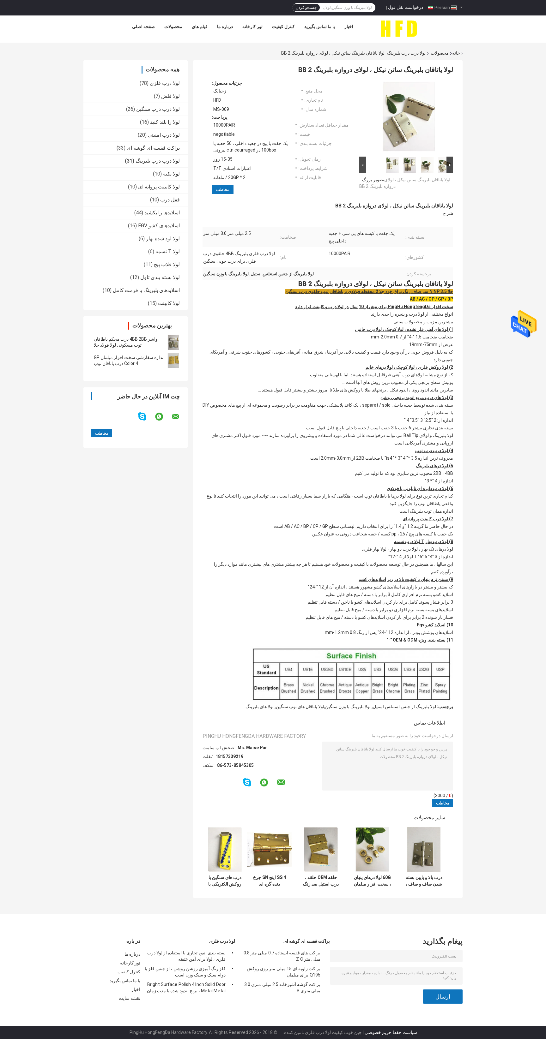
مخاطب (222, 189)
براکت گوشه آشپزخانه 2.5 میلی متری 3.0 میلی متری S (282, 987)
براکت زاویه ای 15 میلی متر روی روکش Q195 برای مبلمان (283, 971)
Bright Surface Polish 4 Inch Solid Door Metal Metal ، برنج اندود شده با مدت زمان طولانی (186, 988)
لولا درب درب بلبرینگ (406, 53)
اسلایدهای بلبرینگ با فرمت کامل (146, 290)
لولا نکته (171, 174)
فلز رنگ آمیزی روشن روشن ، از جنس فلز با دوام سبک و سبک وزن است (185, 971)
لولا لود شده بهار (163, 239)
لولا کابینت (169, 303)
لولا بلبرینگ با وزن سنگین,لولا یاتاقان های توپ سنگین (323, 706)
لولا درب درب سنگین (158, 109)
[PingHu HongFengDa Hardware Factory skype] (146, 416)
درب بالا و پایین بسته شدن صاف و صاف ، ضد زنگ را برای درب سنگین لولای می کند (424, 881)
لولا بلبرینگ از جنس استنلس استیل (404, 706)
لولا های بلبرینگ (260, 706)
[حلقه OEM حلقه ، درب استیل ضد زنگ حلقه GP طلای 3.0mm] (321, 849)
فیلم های (200, 26)
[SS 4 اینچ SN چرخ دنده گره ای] (269, 849)
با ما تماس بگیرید (319, 26)
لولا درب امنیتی (164, 135)
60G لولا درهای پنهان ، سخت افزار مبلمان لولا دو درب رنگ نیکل (372, 881)
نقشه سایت (129, 998)
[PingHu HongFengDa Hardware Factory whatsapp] (163, 417)
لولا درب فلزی (165, 83)
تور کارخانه (252, 26)
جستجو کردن (306, 7)
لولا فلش (170, 96)
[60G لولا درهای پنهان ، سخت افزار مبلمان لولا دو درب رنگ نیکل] (372, 849)
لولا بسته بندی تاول (160, 277)
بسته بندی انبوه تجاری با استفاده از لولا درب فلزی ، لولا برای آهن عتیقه (186, 956)
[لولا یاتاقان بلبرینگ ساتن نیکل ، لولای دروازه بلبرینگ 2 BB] (409, 117)
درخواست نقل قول (405, 7)
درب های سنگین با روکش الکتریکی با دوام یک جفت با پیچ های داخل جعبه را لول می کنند (225, 881)
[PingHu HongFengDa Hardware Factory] (398, 28)
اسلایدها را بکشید (162, 213)
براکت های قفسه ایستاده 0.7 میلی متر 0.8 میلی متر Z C (282, 956)
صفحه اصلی (143, 26)
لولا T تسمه (167, 251)
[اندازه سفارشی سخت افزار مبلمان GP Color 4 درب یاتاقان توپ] (173, 360)
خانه (456, 53)
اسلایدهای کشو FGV (159, 226)
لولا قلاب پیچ (167, 264)
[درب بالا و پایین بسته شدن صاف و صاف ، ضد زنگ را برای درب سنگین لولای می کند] (424, 849)
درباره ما (225, 26)
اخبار (348, 26)
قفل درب (170, 200)
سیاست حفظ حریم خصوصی (391, 1032)
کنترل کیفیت (283, 26)
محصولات (173, 26)
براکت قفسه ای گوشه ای (153, 148)
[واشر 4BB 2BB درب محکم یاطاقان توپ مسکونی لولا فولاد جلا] (173, 342)
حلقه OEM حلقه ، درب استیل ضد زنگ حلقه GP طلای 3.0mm (321, 881)
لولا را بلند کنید (165, 122)
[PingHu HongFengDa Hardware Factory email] (180, 417)
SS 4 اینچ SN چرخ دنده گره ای (269, 881)
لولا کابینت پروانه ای (159, 187)
